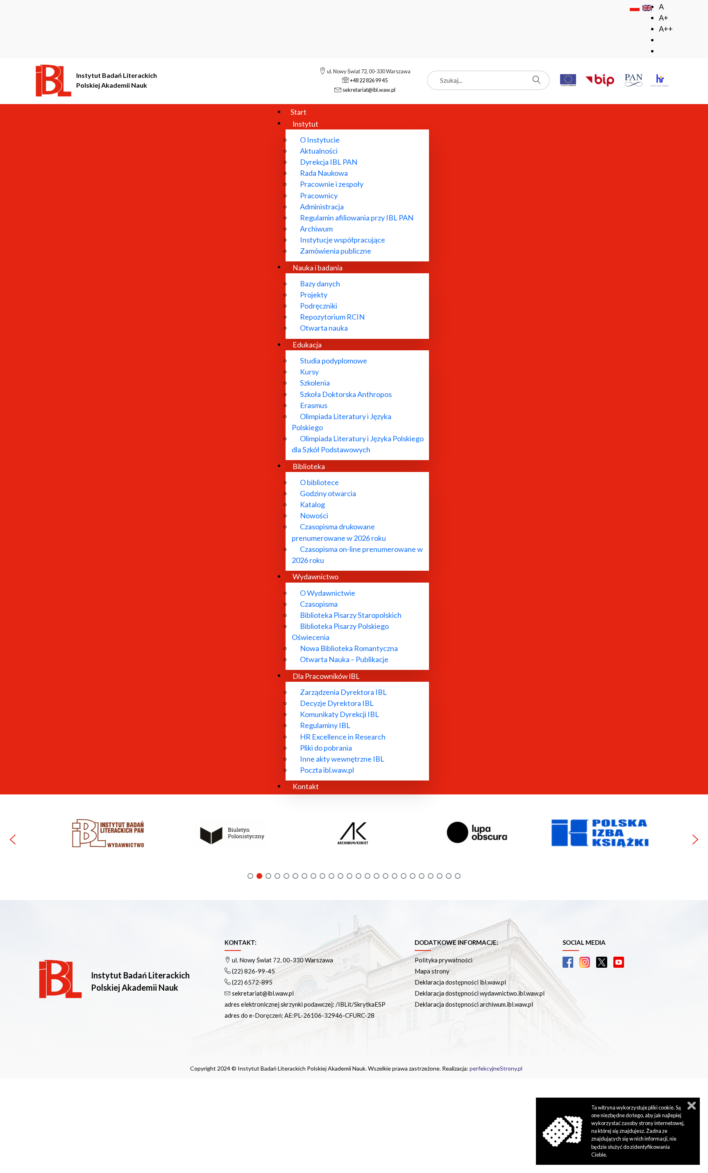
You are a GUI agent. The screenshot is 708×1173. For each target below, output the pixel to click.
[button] (54, 839)
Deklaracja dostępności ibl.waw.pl (460, 982)
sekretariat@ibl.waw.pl (263, 993)
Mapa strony (432, 971)
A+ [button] (663, 17)
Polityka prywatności (443, 960)
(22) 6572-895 (252, 982)
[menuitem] (298, 112)
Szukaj (539, 79)
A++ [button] (666, 28)
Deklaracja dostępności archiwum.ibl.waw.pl (474, 1004)
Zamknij (692, 1105)
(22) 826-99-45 (253, 971)
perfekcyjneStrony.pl (496, 1068)
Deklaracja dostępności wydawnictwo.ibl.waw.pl (480, 993)
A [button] (661, 6)
